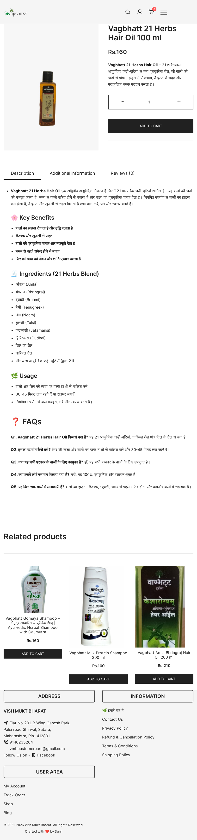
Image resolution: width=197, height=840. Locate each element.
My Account (14, 786)
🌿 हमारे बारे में (112, 710)
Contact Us (112, 719)
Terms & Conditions (120, 746)
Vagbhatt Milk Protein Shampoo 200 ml (98, 655)
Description (22, 173)
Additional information (72, 173)
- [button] (122, 101)
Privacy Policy (115, 728)
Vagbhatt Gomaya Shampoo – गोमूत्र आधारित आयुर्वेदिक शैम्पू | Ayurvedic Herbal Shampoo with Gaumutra (33, 625)
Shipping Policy (116, 754)
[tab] (22, 173)
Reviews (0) (123, 173)
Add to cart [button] (33, 654)
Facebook (45, 755)
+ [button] (179, 101)
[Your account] (140, 12)
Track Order (14, 794)
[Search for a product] (128, 12)
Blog (8, 812)
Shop (8, 803)
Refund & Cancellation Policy (128, 737)
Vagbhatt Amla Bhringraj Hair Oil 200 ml (164, 655)
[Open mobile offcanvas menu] (163, 12)
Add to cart (151, 126)
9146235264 (20, 742)
